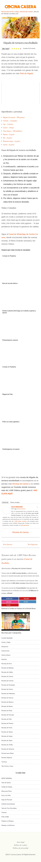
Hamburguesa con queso (10, 449)
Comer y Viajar (5, 642)
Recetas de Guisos (7, 689)
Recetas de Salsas (7, 732)
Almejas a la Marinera (8, 825)
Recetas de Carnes (20, 484)
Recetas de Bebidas (7, 668)
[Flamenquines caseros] (19, 361)
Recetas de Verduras (7, 749)
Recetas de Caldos (7, 672)
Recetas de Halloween (8, 693)
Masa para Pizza (6, 791)
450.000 (26, 599)
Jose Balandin (17, 507)
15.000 (8, 605)
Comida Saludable (6, 638)
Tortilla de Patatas (6, 787)
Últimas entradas (15, 502)
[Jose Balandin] (6, 513)
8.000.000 (9, 599)
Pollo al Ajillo (5, 817)
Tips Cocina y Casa (7, 766)
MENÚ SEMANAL (6, 778)
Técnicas (4, 762)
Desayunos (4, 646)
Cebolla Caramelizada (8, 804)
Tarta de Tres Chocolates (9, 808)
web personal (25, 525)
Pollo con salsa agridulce (10, 422)
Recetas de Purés (6, 727)
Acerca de (5, 502)
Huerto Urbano (5, 655)
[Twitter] (37, 507)
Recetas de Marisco (7, 702)
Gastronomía (5, 651)
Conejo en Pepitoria (9, 256)
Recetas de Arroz (6, 663)
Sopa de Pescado (6, 799)
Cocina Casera (21, 509)
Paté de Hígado (26, 73)
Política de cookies (20, 845)
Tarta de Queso (6, 782)
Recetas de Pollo (6, 719)
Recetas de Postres (7, 723)
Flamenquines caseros (10, 340)
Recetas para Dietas (7, 753)
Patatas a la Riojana (7, 821)
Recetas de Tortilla (7, 744)
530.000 (8, 602)
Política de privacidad (20, 848)
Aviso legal (20, 842)
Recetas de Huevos (7, 698)
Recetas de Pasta (6, 710)
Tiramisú (4, 812)
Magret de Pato (7, 394)
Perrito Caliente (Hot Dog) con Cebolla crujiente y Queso (19, 311)
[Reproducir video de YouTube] (20, 93)
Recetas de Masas (7, 706)
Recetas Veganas (6, 757)
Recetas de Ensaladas (8, 685)
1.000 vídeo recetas (20, 521)
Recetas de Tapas (6, 740)
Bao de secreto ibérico (10, 283)
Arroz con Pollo (6, 795)
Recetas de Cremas (7, 680)
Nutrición (4, 659)
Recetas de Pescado (7, 715)
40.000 (26, 602)
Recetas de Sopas (6, 736)
